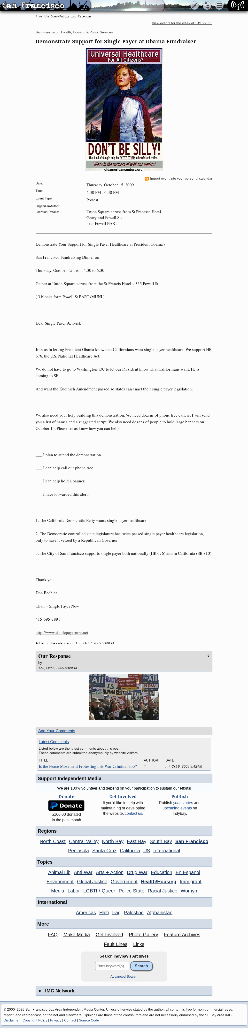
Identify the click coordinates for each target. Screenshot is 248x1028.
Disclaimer (12, 1020)
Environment (60, 881)
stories (183, 803)
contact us (133, 813)
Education (161, 872)
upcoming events (177, 808)
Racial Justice (162, 890)
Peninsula (78, 850)
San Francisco (47, 32)
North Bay (113, 841)
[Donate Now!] (66, 805)
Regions (47, 831)
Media (57, 890)
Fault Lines (115, 944)
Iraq (116, 912)
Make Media (76, 934)
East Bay (136, 841)
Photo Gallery (143, 934)
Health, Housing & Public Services (87, 32)
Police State (131, 890)
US (146, 850)
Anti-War (83, 872)
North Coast (53, 841)
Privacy (55, 1020)
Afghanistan (159, 912)
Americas (86, 912)
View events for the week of (182, 23)
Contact (70, 1020)
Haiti (104, 912)
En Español (188, 872)
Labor (74, 890)
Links (138, 944)
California (130, 850)
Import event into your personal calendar (181, 178)
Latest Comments (54, 742)
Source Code (89, 1020)
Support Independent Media (69, 778)
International (166, 850)
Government (124, 881)
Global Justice (92, 881)
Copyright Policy (35, 1020)
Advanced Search (124, 976)
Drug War (137, 872)
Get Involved (109, 934)
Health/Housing (158, 881)
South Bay (161, 841)
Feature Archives (182, 934)
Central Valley (84, 841)
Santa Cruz (104, 850)
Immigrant (191, 881)
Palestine (134, 912)
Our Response (54, 656)
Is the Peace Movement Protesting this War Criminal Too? (88, 766)
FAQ (53, 934)
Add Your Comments (56, 731)
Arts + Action (110, 872)
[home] (45, 6)
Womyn (189, 890)
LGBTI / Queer (99, 890)
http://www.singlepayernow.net (62, 632)
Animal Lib (59, 872)
